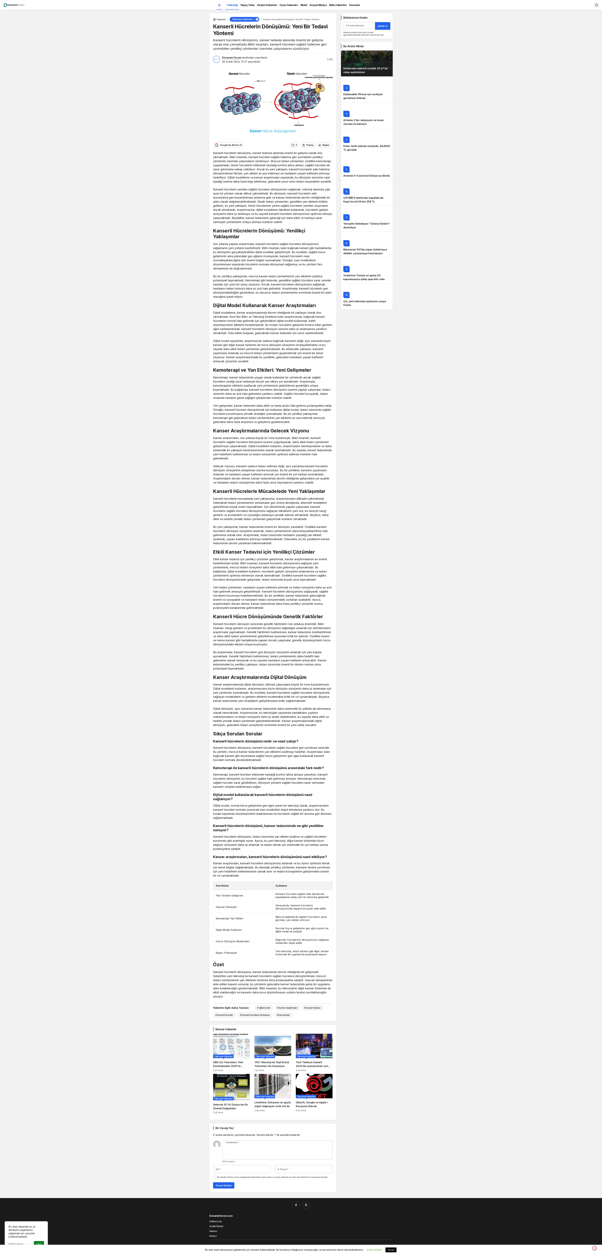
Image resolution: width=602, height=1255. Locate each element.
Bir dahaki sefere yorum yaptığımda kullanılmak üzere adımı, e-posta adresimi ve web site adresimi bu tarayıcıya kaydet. (272, 1177)
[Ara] (596, 5)
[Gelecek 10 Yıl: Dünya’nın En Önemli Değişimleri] (231, 1094)
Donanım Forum (231, 57)
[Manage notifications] (594, 1248)
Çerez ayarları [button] (374, 1249)
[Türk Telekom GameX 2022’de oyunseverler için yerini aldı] (314, 1053)
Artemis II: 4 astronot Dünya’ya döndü (366, 175)
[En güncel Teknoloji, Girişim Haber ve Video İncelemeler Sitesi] (14, 4)
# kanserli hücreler (224, 1015)
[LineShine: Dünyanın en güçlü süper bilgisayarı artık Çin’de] (272, 1094)
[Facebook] (296, 1205)
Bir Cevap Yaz (224, 1128)
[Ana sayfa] (219, 5)
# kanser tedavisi (312, 1007)
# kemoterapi (283, 1015)
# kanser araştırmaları (287, 1007)
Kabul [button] (39, 1244)
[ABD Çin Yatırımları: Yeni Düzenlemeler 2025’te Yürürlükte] (231, 1053)
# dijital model (263, 1007)
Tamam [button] (391, 1250)
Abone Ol (383, 26)
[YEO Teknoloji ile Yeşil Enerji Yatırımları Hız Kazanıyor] (272, 1053)
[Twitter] (306, 1205)
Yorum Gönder (224, 1185)
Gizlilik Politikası (15, 1244)
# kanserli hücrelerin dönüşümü (255, 1015)
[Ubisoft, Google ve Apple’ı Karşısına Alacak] (314, 1094)
